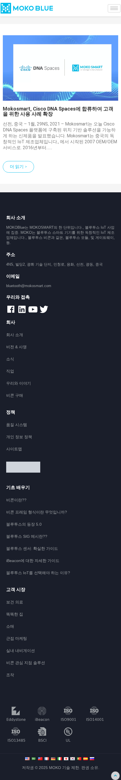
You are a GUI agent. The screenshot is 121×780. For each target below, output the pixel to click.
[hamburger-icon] (114, 8)
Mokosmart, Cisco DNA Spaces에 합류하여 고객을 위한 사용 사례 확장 (58, 111)
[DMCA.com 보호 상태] (60, 467)
